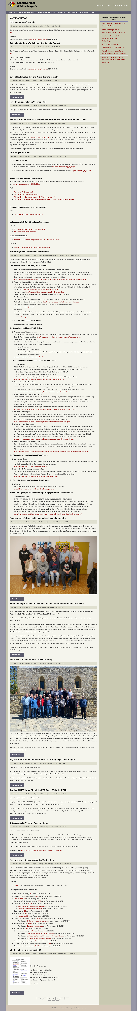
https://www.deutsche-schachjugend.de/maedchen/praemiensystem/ (58, 337)
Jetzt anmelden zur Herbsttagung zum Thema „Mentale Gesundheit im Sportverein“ (114, 59)
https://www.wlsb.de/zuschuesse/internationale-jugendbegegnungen (36, 476)
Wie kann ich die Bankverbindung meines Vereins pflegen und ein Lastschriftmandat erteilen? (44, 199)
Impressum (100, 5)
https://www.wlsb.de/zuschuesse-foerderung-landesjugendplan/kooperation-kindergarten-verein (45, 409)
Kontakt (108, 5)
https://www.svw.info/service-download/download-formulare (44, 292)
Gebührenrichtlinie (20, 899)
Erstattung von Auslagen (35, 926)
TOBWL (48, 943)
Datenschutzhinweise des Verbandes (30, 908)
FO (25, 913)
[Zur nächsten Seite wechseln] (61, 998)
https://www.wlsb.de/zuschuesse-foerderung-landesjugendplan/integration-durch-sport (42, 421)
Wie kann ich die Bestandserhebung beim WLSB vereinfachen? (34, 197)
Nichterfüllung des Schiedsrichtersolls (38, 938)
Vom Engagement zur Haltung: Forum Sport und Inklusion (114, 24)
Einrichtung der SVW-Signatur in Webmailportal (29, 229)
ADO (30, 894)
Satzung (16, 886)
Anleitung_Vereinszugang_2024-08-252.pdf (26, 184)
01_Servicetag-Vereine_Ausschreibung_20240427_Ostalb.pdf (41, 850)
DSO (30, 903)
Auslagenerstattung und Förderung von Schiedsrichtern (45, 936)
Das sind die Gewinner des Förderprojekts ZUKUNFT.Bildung (113, 46)
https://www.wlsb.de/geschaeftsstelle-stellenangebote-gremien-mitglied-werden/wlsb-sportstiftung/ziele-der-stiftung (51, 451)
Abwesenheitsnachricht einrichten (25, 231)
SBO (34, 941)
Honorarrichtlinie (23, 916)
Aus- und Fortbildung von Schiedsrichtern (40, 933)
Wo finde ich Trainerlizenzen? (23, 192)
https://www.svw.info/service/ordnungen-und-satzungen (41, 289)
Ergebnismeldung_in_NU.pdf (81, 171)
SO (26, 928)
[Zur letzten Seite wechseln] (67, 998)
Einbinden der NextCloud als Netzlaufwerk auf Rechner (32, 247)
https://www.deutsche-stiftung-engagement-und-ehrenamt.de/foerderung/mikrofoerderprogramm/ (48, 514)
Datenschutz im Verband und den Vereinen (32, 906)
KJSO (39, 918)
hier (11, 32)
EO (25, 911)
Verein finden (84, 12)
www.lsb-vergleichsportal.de (40, 137)
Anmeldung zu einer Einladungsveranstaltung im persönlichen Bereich (36, 240)
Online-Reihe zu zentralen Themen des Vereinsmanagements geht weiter (114, 52)
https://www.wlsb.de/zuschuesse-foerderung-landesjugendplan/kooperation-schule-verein (43, 392)
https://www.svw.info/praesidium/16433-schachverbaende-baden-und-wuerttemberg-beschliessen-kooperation (50, 279)
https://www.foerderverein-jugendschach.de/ (28, 357)
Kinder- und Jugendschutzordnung (38, 921)
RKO (30, 923)
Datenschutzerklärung (120, 5)
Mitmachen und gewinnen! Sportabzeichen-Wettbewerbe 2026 (113, 31)
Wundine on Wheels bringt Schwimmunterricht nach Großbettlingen (110, 38)
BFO (39, 901)
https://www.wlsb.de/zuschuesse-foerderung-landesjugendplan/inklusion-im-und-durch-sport (44, 439)
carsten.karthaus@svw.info (38, 39)
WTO (37, 946)
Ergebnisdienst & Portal (26, 12)
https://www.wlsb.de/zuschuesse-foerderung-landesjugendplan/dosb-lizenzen (39, 379)
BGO (37, 896)
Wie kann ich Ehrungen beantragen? (26, 194)
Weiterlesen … (17, 97)
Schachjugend (72, 12)
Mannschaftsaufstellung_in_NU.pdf (63, 167)
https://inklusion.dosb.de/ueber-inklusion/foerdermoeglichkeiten (34, 489)
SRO (31, 931)
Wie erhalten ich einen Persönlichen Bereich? (28, 214)
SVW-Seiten (13, 12)
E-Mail (92, 12)
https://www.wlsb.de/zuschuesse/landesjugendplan (30, 466)
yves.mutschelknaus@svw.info (24, 307)
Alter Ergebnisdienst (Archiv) (46, 12)
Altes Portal (61, 12)
